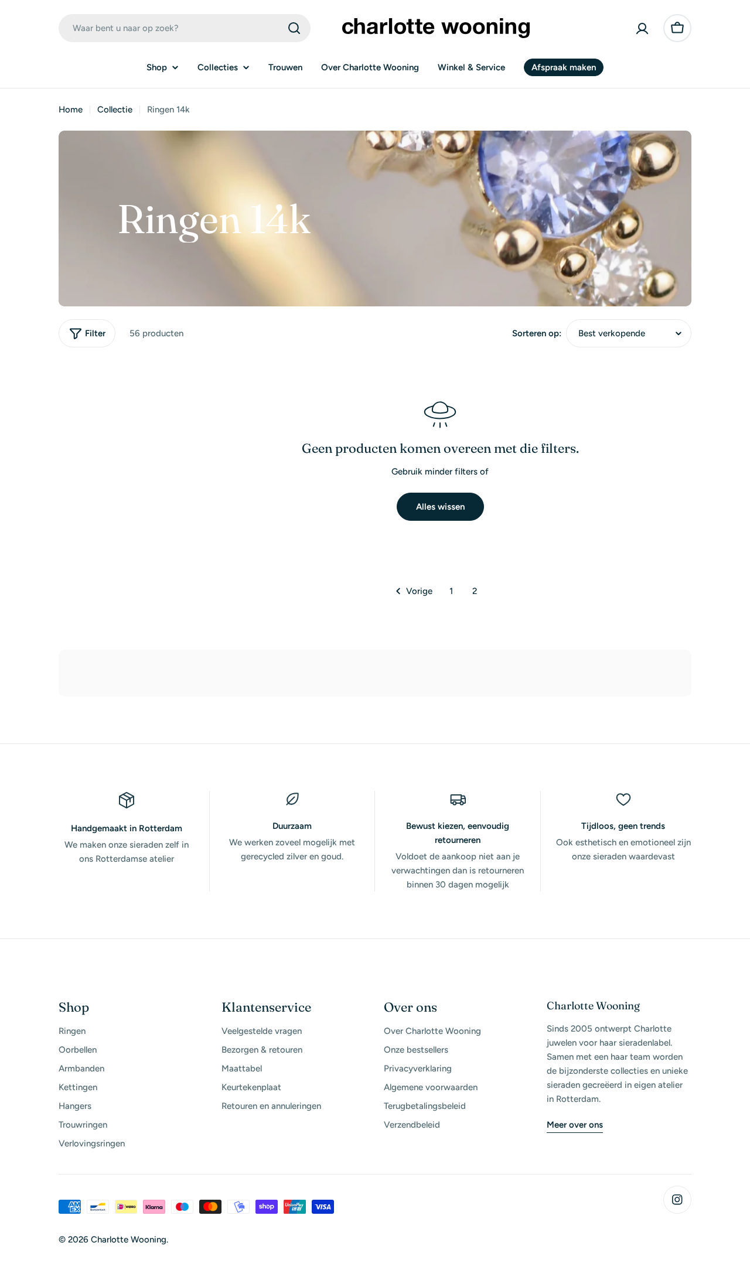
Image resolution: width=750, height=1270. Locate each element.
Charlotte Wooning (128, 1239)
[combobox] (185, 28)
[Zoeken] (294, 28)
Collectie (114, 109)
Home (71, 109)
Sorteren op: (536, 333)
